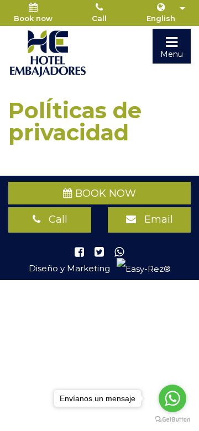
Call (99, 18)
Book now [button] (33, 18)
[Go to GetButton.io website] (172, 419)
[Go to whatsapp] (172, 398)
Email (154, 219)
